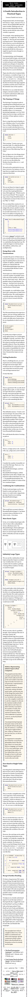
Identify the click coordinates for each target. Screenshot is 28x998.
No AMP (13, 992)
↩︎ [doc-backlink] (11, 956)
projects (12, 6)
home (7, 5)
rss (18, 6)
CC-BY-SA (14, 987)
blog (12, 5)
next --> (13, 973)
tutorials (19, 5)
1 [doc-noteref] (21, 716)
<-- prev (6, 974)
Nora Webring (17, 971)
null (7, 990)
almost (12, 236)
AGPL (5, 989)
